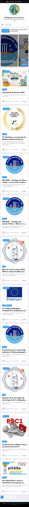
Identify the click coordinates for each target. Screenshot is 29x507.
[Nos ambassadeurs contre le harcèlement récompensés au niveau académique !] (14, 467)
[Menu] (2, 24)
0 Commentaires (15, 101)
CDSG (4, 266)
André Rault (7, 191)
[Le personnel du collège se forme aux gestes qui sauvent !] (14, 426)
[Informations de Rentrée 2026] (14, 78)
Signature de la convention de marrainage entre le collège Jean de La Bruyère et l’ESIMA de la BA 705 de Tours (14, 399)
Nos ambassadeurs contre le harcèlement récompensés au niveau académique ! (13, 482)
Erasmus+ (9, 305)
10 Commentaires (15, 319)
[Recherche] (6, 25)
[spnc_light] (9, 24)
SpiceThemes (15, 504)
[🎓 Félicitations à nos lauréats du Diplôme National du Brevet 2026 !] (14, 119)
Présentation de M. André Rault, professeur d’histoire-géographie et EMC (14, 351)
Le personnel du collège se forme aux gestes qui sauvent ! (14, 446)
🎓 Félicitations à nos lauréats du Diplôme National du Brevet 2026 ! (14, 138)
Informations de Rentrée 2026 (11, 62)
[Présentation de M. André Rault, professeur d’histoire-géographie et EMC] (14, 334)
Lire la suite (7, 64)
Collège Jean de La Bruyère (14, 17)
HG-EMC (4, 177)
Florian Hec (6, 36)
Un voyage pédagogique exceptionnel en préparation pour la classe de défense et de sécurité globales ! (14, 309)
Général (6, 60)
